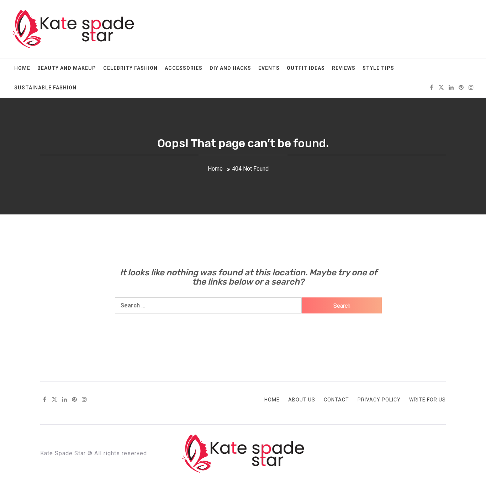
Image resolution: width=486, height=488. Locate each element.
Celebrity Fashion (130, 68)
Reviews (343, 68)
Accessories (183, 68)
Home (22, 68)
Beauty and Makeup (66, 68)
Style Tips (378, 68)
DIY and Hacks (230, 68)
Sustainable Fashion (45, 87)
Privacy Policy (379, 400)
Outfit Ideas (306, 68)
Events (269, 68)
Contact (336, 400)
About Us (301, 400)
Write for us (427, 400)
